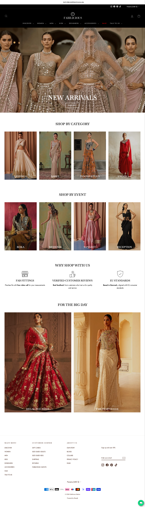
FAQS (68, 463)
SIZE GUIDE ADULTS (38, 451)
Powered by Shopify (72, 498)
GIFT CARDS (36, 448)
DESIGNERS (74, 23)
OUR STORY (71, 448)
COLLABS (70, 455)
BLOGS (69, 451)
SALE (104, 23)
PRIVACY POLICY (72, 459)
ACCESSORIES (91, 23)
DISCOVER (27, 23)
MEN (52, 23)
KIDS (61, 23)
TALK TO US (115, 23)
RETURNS (35, 463)
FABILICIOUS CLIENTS (39, 467)
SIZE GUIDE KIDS (37, 455)
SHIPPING (35, 459)
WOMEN (41, 23)
